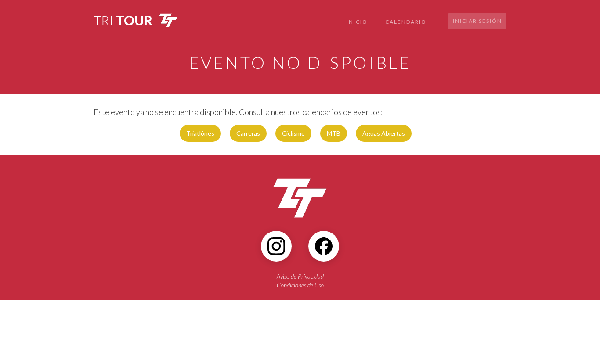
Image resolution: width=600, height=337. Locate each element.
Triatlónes (200, 133)
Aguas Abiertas (383, 133)
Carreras (248, 133)
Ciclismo (293, 133)
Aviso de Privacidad (300, 276)
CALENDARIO (406, 21)
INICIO (357, 21)
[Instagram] (276, 246)
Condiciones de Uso (300, 285)
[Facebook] (323, 246)
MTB (333, 133)
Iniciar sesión (477, 21)
